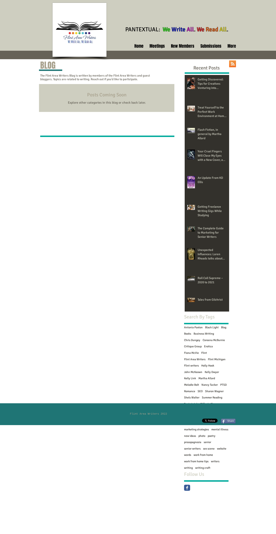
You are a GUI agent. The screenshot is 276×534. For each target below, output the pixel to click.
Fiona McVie (191, 353)
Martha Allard (206, 378)
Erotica (208, 346)
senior (207, 442)
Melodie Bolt (191, 385)
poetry (211, 436)
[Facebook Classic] (187, 488)
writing (188, 468)
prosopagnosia (192, 442)
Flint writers (191, 365)
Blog (223, 327)
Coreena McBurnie (214, 340)
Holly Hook (207, 365)
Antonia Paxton (193, 327)
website (221, 448)
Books (187, 333)
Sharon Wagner (214, 391)
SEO (200, 391)
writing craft (202, 468)
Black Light (212, 327)
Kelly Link (190, 378)
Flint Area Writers (194, 359)
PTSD (223, 385)
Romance (189, 391)
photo (201, 436)
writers (215, 461)
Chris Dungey (192, 340)
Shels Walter (191, 397)
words (187, 455)
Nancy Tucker (209, 385)
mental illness (219, 429)
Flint (204, 353)
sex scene (209, 448)
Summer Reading (212, 397)
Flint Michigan (216, 359)
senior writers (192, 448)
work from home (203, 455)
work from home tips (196, 461)
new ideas (190, 436)
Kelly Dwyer (212, 372)
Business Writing (204, 333)
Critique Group (193, 346)
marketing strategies (196, 429)
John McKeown (193, 372)
